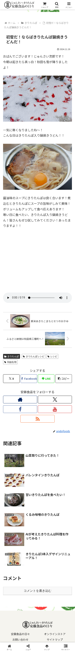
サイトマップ (55, 639)
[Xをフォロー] (55, 399)
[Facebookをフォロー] (20, 409)
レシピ (53, 356)
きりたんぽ (13, 356)
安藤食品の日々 (20, 634)
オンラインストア (55, 634)
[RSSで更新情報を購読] (37, 419)
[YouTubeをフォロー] (55, 409)
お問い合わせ (20, 639)
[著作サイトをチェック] (20, 399)
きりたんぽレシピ (35, 356)
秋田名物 (11, 362)
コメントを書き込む (37, 590)
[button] (63, 378)
